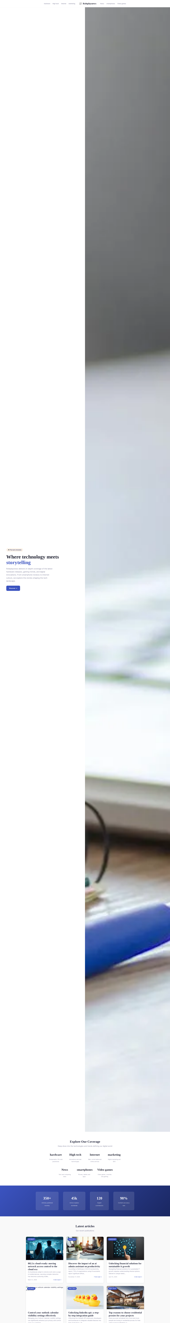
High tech (56, 3)
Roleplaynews (87, 3)
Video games (121, 3)
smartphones (110, 3)
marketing (72, 3)
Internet (63, 3)
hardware (47, 3)
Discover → (13, 588)
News (102, 3)
